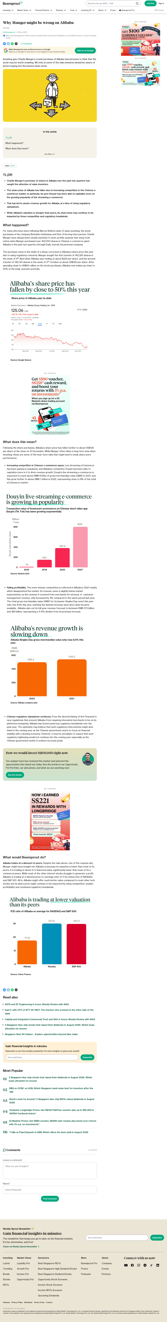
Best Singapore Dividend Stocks (55, 1274)
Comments (27, 44)
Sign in (161, 3)
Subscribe (87, 1057)
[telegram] (8, 43)
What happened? (14, 143)
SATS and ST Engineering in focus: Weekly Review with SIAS (37, 1004)
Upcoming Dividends (48, 1295)
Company (107, 1263)
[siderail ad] (140, 73)
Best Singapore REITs (49, 1263)
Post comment (50, 1198)
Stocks (6, 1279)
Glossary (6, 1302)
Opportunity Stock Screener (52, 1279)
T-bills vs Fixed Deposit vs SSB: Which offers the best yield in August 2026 (48, 1132)
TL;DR (8, 137)
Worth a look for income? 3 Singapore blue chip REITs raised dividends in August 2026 (51, 1101)
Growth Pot (23, 1268)
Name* (6, 1183)
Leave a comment (12, 1160)
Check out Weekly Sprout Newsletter (20, 1246)
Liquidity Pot (23, 1263)
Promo (113, 10)
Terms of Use (39, 1302)
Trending (7, 1268)
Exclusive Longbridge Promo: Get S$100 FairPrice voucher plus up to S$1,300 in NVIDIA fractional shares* (52, 1112)
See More (48, 154)
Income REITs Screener (50, 1290)
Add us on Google (85, 50)
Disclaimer (28, 1302)
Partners (106, 1274)
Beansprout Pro (128, 10)
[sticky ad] (140, 39)
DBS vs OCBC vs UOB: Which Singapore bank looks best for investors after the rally (51, 1090)
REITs (6, 1284)
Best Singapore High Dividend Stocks (57, 1268)
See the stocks (15, 775)
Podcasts (86, 1274)
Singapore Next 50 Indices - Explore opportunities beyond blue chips (41, 1034)
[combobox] (113, 3)
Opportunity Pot (25, 1279)
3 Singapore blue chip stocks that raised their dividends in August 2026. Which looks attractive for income (50, 1079)
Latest (6, 1263)
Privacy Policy (17, 1302)
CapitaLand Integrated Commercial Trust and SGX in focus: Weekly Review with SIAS (50, 1019)
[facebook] (4, 43)
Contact (160, 10)
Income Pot (23, 1274)
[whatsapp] (12, 43)
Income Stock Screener (50, 1284)
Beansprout (10, 32)
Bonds (6, 1274)
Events (105, 1268)
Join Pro (150, 3)
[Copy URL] (16, 43)
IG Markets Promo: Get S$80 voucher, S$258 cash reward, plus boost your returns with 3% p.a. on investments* (52, 1122)
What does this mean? (17, 148)
